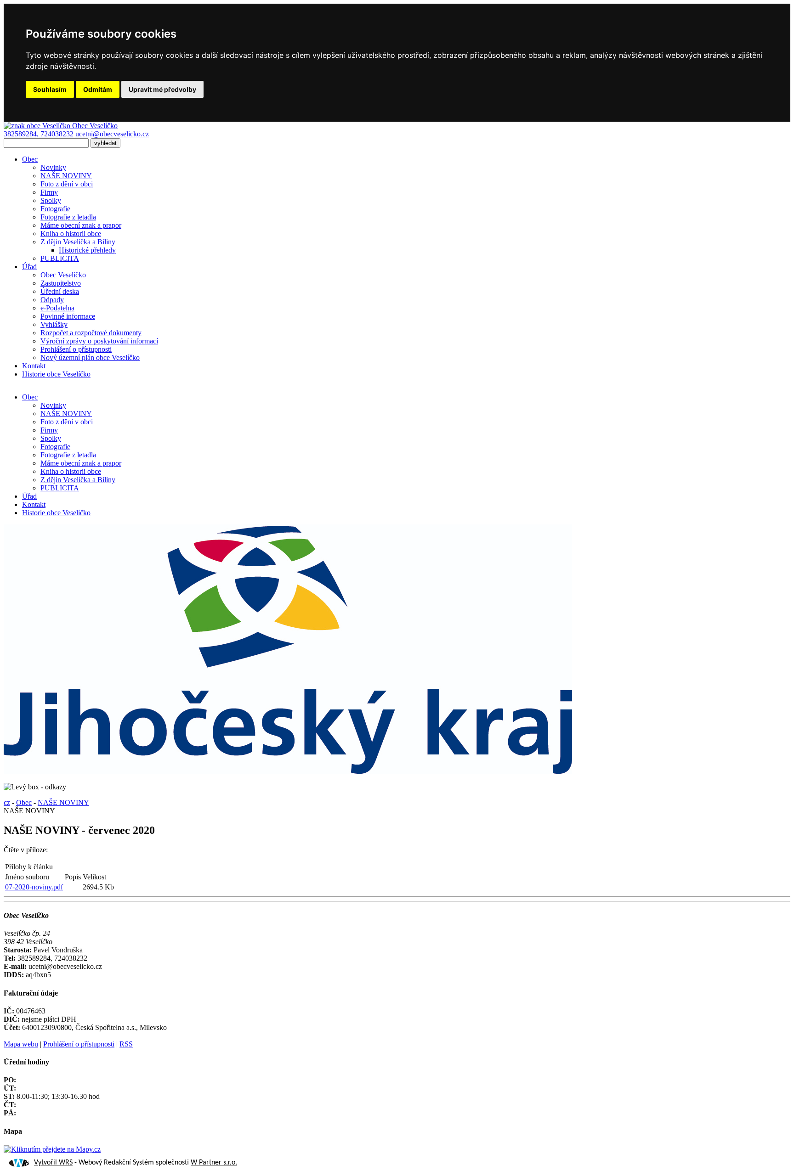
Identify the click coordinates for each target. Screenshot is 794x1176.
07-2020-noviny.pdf (34, 887)
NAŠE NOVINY (66, 176)
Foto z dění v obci (66, 184)
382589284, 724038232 (39, 134)
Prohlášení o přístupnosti (76, 349)
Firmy (49, 192)
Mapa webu (21, 1044)
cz (7, 802)
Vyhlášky (54, 324)
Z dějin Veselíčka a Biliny (77, 242)
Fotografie (55, 209)
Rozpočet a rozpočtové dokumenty (91, 333)
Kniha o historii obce (70, 233)
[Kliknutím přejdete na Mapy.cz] (52, 1149)
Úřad (29, 266)
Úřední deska (59, 291)
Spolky (50, 200)
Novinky (53, 167)
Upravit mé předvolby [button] (162, 89)
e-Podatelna (57, 308)
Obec (30, 159)
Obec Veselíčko (63, 275)
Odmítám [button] (97, 89)
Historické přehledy (87, 250)
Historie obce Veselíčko (56, 374)
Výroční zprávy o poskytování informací (99, 341)
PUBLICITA (59, 258)
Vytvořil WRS (53, 1162)
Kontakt (33, 366)
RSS (126, 1044)
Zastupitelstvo (60, 283)
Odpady (52, 300)
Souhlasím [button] (50, 89)
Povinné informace (67, 316)
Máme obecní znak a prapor (80, 225)
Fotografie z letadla (68, 217)
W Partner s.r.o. (214, 1162)
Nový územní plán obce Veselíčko (90, 357)
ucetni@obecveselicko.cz (112, 134)
